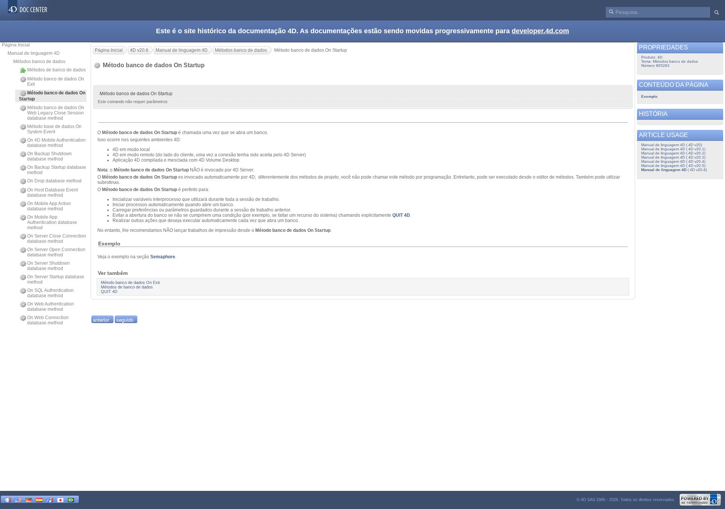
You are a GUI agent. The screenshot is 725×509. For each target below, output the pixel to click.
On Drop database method (54, 181)
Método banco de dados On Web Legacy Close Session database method (55, 113)
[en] (18, 499)
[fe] (50, 499)
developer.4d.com (540, 31)
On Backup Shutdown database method (49, 156)
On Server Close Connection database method (56, 238)
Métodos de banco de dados (56, 69)
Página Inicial (16, 45)
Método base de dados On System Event (54, 129)
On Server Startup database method (55, 279)
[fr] (7, 499)
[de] (29, 499)
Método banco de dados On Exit (55, 81)
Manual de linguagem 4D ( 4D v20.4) (673, 161)
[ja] (60, 499)
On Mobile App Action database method (49, 206)
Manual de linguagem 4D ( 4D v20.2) (673, 153)
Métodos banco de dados (39, 61)
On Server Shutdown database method (48, 266)
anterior (101, 319)
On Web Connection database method (48, 320)
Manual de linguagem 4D (34, 53)
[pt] (71, 499)
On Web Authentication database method (50, 306)
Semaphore (162, 256)
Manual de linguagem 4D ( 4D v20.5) (673, 165)
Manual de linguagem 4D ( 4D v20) (671, 145)
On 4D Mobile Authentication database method (56, 142)
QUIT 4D (401, 215)
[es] (39, 499)
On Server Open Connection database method (56, 252)
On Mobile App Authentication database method (52, 222)
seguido (124, 319)
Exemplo (649, 96)
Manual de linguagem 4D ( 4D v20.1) (673, 149)
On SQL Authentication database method (50, 293)
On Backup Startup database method (56, 170)
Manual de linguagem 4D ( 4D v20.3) (673, 157)
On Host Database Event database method (52, 192)
